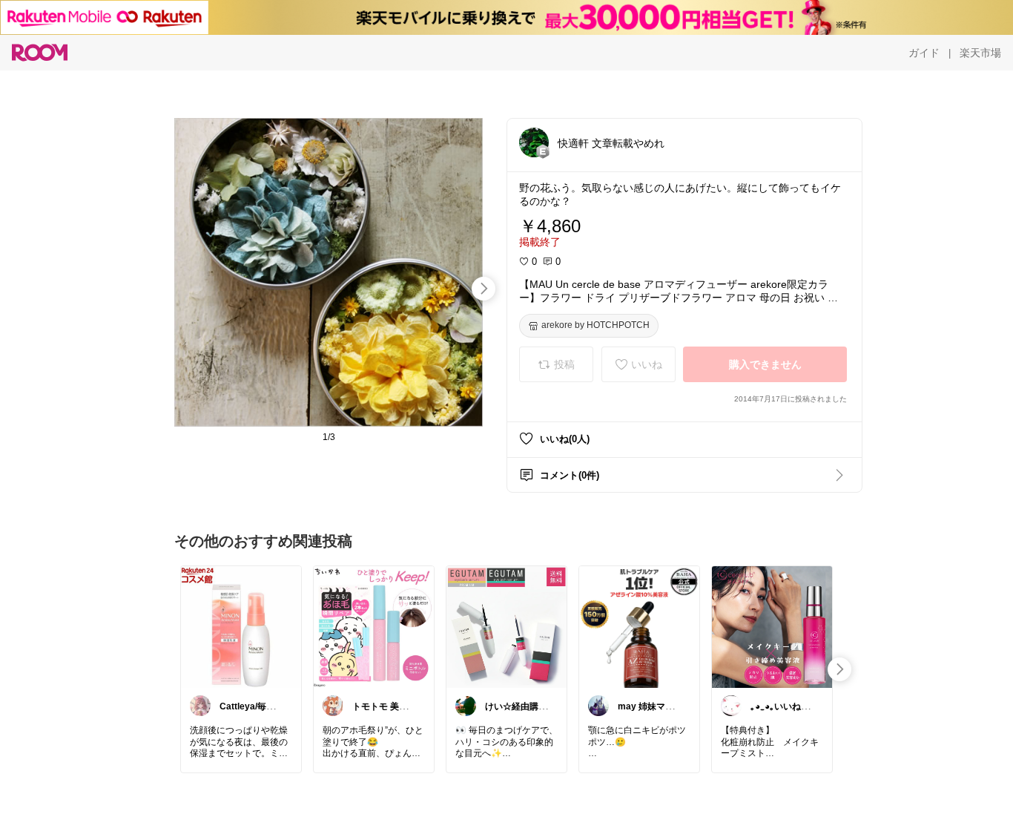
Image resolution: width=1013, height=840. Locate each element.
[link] (241, 626)
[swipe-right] (483, 289)
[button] (534, 142)
